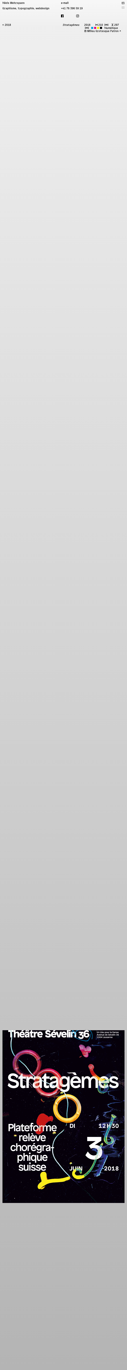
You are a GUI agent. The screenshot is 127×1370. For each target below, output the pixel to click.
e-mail (65, 3)
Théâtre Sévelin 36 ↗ (121, 1142)
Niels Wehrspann (13, 3)
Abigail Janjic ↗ (121, 1059)
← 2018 (6, 25)
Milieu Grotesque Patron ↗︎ (104, 31)
